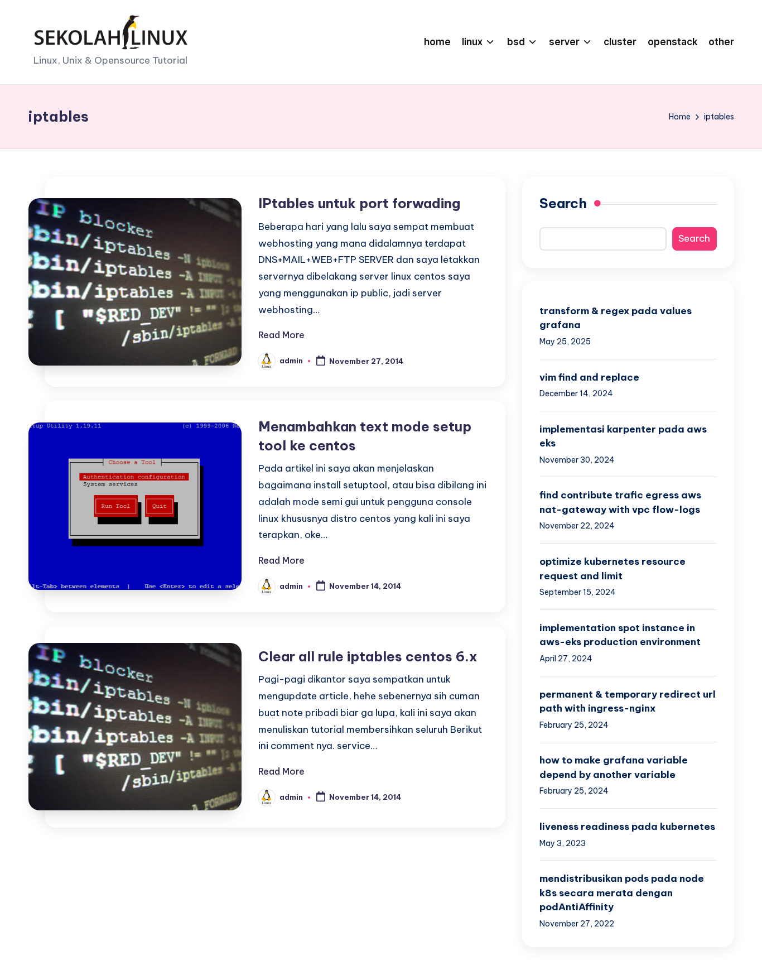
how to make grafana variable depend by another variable (613, 767)
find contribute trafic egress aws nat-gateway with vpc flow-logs (620, 502)
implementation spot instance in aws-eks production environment (620, 635)
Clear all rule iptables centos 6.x (368, 656)
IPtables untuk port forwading (359, 203)
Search (563, 203)
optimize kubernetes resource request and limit (612, 568)
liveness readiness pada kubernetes (627, 826)
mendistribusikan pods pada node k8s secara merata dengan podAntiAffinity (621, 892)
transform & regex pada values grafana (615, 318)
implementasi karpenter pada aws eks (623, 436)
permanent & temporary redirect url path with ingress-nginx (627, 701)
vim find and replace (589, 377)
